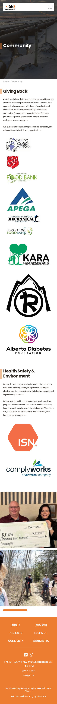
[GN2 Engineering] (10, 7)
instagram (31, 655)
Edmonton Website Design (22, 696)
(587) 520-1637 (28, 670)
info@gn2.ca (28, 675)
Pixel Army (41, 696)
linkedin (26, 655)
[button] (50, 7)
